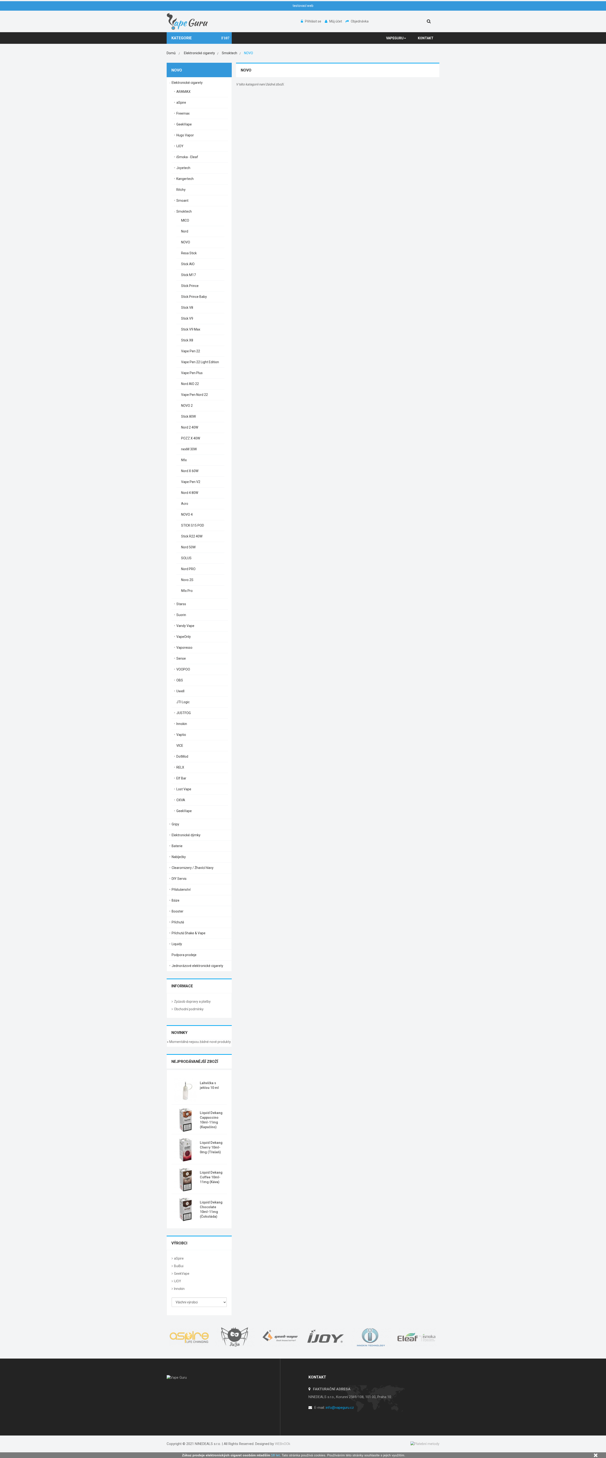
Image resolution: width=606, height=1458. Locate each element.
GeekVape (184, 124)
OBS (179, 680)
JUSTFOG (183, 713)
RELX (180, 767)
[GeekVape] (280, 1337)
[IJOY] (325, 1337)
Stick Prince (190, 286)
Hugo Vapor (185, 135)
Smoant (182, 200)
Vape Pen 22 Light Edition (200, 362)
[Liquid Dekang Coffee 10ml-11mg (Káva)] (185, 1179)
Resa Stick (189, 253)
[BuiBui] (234, 1337)
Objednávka (360, 21)
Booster (177, 911)
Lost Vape (183, 789)
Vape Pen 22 (190, 351)
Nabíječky (179, 857)
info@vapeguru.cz (340, 1407)
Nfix (184, 460)
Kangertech (185, 179)
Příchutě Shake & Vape (188, 933)
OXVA (180, 800)
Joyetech (183, 168)
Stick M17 (188, 275)
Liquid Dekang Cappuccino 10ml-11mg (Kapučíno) (211, 1120)
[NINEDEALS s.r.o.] (188, 21)
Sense (181, 658)
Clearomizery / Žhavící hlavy (193, 868)
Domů (171, 53)
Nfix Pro (187, 591)
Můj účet (336, 21)
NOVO (185, 242)
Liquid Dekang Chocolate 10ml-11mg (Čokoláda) (211, 1209)
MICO (185, 220)
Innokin (181, 724)
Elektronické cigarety (187, 83)
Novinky (179, 1032)
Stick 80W (188, 416)
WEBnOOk (282, 1444)
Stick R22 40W (191, 536)
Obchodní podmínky (189, 1009)
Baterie (177, 846)
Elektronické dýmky (186, 835)
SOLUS (186, 558)
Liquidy (177, 944)
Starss (181, 604)
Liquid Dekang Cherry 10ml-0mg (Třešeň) (211, 1147)
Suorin (181, 615)
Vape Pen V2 (190, 482)
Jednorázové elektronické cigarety (197, 966)
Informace (182, 986)
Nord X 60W (189, 471)
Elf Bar (181, 778)
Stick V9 (187, 318)
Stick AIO (188, 264)
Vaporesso (184, 647)
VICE (179, 745)
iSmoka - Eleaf (187, 157)
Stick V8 (187, 307)
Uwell (180, 691)
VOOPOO (183, 669)
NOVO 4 (187, 514)
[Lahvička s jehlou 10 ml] (185, 1089)
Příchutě (178, 922)
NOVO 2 (187, 405)
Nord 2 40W (189, 427)
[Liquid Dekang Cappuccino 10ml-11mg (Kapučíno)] (185, 1119)
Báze (175, 900)
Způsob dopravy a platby (192, 1001)
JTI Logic (183, 702)
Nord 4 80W (189, 493)
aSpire (181, 102)
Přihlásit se (313, 21)
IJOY (179, 146)
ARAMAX (183, 92)
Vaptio (181, 735)
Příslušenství (181, 889)
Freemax (183, 113)
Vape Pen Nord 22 (194, 395)
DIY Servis (179, 879)
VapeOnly (183, 637)
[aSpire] (189, 1337)
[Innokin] (371, 1337)
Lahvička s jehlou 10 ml (209, 1085)
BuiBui (178, 1266)
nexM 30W (189, 449)
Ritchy (181, 190)
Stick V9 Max (190, 329)
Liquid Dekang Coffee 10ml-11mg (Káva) (211, 1177)
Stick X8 (187, 340)
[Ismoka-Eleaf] (416, 1337)
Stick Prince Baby (194, 297)
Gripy (175, 824)
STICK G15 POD (192, 525)
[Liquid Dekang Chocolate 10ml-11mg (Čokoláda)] (185, 1209)
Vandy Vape (185, 626)
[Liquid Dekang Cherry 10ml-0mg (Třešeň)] (185, 1149)
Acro (184, 503)
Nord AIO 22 (190, 384)
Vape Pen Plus (192, 373)
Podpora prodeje (184, 955)
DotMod (182, 756)
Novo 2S (187, 580)
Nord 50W (188, 547)
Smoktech (184, 211)
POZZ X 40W (190, 438)
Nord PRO (188, 569)
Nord (184, 231)
